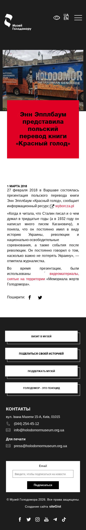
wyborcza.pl (64, 206)
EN (66, 18)
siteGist (55, 506)
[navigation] (78, 17)
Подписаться (43, 485)
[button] (43, 338)
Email (43, 466)
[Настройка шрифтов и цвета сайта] (57, 18)
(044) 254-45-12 (26, 424)
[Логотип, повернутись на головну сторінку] (12, 22)
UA (66, 15)
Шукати (36, 17)
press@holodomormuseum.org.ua (40, 446)
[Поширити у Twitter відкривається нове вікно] (42, 296)
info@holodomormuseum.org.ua (39, 430)
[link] (43, 373)
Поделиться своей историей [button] (41, 353)
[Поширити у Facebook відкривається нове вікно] (32, 296)
